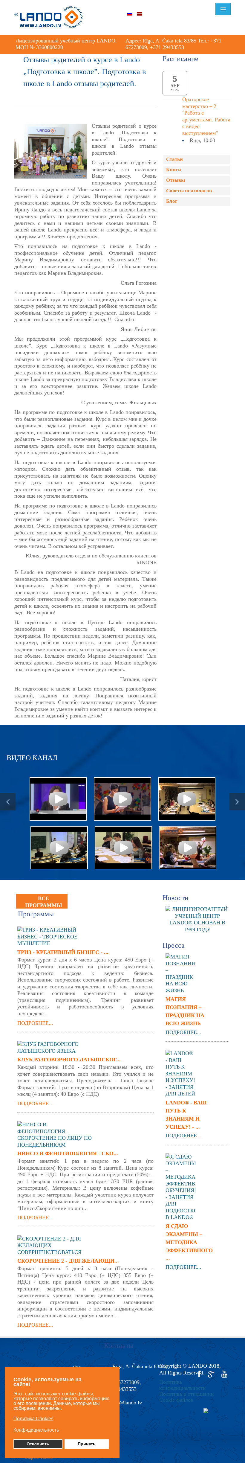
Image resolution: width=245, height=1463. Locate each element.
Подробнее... (35, 1023)
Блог (171, 201)
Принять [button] (87, 1443)
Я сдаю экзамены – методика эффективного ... (188, 1242)
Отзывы (175, 180)
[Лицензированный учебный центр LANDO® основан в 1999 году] (200, 919)
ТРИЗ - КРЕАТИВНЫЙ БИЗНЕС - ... (62, 952)
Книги (173, 170)
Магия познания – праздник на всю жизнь (185, 1011)
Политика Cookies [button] (33, 1418)
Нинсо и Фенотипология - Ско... (67, 1153)
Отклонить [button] (38, 1443)
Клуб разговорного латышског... (69, 1060)
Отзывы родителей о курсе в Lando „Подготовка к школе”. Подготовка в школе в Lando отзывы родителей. (84, 71)
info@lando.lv (126, 1403)
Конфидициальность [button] (36, 1429)
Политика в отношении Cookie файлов (186, 1397)
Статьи (174, 159)
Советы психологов (189, 190)
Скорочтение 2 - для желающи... (68, 1261)
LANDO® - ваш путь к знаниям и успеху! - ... (186, 1115)
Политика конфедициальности (182, 1385)
